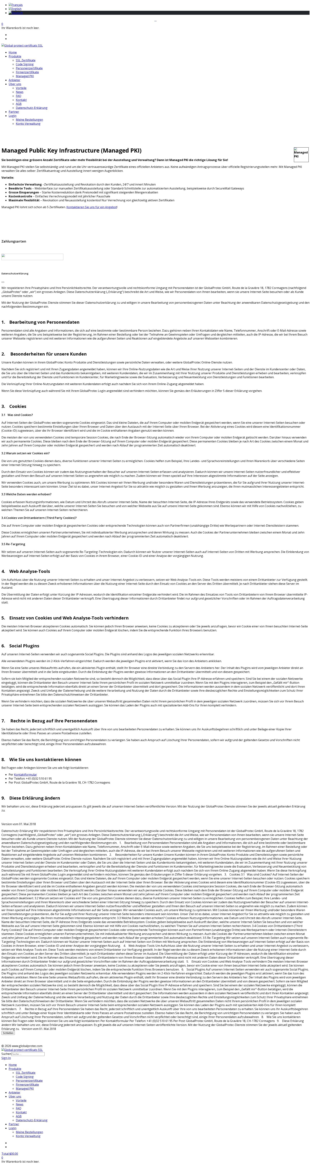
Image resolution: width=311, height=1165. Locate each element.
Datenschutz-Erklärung (32, 108)
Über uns (15, 84)
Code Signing (25, 64)
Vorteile (21, 88)
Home (13, 52)
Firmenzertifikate (27, 72)
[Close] (2, 282)
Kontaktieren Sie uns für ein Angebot (91, 207)
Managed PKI (25, 76)
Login (12, 116)
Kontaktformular (25, 775)
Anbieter (14, 80)
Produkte (15, 56)
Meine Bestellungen (29, 120)
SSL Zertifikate (25, 60)
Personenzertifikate (29, 68)
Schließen (8, 1033)
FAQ (18, 96)
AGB (19, 104)
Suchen (6, 1054)
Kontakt (21, 100)
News (19, 92)
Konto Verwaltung (28, 124)
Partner (14, 112)
